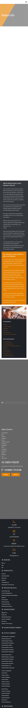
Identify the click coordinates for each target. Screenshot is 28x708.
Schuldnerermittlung (7, 353)
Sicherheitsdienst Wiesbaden (8, 651)
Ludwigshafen (5, 432)
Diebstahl (5, 330)
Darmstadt (4, 443)
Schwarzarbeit (6, 349)
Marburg (3, 452)
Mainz (3, 447)
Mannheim (4, 454)
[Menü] (26, 2)
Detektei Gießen (5, 679)
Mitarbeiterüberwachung (8, 355)
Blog (2, 565)
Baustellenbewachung (6, 616)
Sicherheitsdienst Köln (6, 638)
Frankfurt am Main (5, 441)
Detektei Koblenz (5, 675)
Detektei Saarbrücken (6, 702)
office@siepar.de (14, 555)
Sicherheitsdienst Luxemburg (8, 656)
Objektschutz (4, 612)
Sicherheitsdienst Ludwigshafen (8, 636)
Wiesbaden (4, 445)
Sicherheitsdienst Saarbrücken (8, 667)
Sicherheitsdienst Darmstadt (8, 649)
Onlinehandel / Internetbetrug (9, 334)
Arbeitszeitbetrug (7, 351)
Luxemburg (4, 449)
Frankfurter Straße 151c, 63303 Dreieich (14, 546)
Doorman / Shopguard (6, 619)
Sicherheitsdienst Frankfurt (7, 647)
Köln (3, 434)
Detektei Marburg (5, 695)
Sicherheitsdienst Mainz (7, 654)
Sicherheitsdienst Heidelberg (8, 643)
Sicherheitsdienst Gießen (7, 645)
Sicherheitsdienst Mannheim (7, 663)
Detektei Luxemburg (6, 691)
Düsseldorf (4, 450)
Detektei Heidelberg (6, 677)
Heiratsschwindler (7, 326)
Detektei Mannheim (6, 697)
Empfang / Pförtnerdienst (7, 623)
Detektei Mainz (5, 689)
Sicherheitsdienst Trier (6, 665)
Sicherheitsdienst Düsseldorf (8, 659)
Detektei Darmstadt (6, 683)
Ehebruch (5, 324)
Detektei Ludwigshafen (6, 670)
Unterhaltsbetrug (6, 332)
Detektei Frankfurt (5, 681)
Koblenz (3, 436)
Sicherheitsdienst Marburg (7, 661)
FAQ (2, 567)
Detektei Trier (4, 699)
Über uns (3, 563)
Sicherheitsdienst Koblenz (7, 640)
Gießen (3, 440)
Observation (5, 328)
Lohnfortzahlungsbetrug (16, 226)
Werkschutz (4, 614)
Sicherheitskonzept (7, 341)
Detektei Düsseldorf (6, 693)
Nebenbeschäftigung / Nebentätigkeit (11, 345)
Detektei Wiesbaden (6, 686)
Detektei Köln (4, 672)
